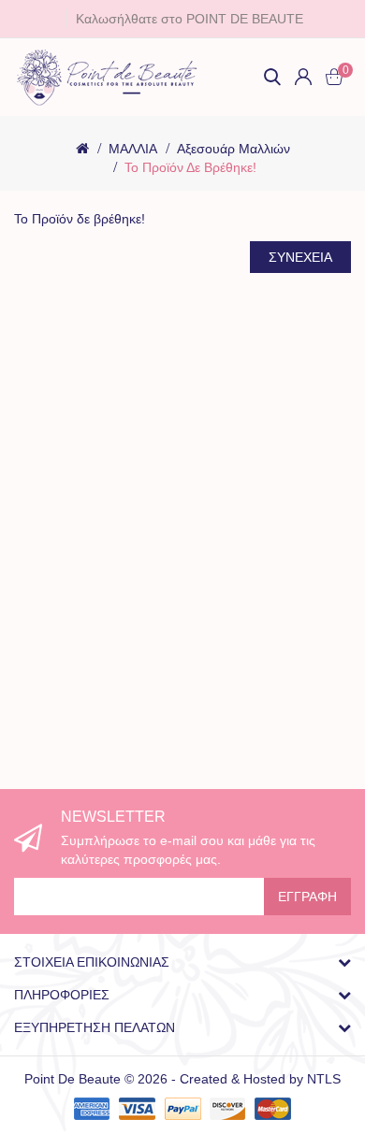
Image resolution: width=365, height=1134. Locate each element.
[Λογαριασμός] (303, 76)
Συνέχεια (300, 257)
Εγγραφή (307, 896)
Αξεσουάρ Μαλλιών (233, 148)
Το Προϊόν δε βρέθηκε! (190, 167)
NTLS (324, 1078)
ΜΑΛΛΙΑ (133, 148)
